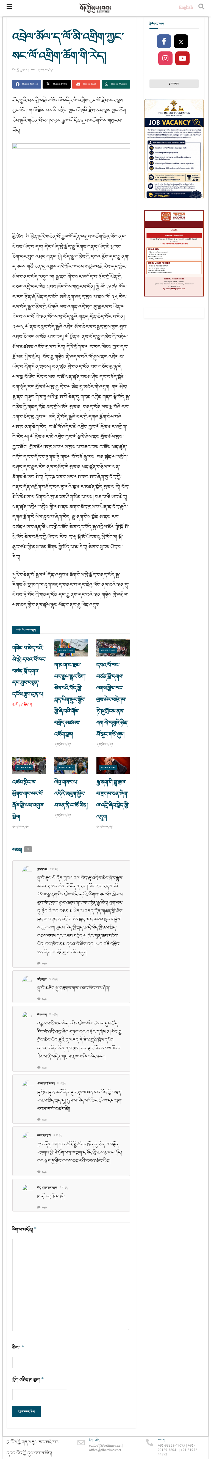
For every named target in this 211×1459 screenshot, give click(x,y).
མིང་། (18, 1347)
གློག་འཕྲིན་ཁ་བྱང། (28, 1379)
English (186, 8)
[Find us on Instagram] (165, 58)
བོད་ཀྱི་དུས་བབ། (20, 70)
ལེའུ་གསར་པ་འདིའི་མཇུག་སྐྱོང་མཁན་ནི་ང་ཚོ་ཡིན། (70, 793)
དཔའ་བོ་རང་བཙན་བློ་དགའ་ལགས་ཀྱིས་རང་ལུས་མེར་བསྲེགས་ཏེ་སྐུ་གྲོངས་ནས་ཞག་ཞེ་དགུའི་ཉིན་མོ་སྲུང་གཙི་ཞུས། (112, 699)
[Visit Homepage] (95, 8)
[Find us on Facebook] (164, 41)
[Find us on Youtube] (182, 58)
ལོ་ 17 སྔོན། (54, 869)
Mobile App (66, 650)
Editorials (66, 767)
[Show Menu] (9, 8)
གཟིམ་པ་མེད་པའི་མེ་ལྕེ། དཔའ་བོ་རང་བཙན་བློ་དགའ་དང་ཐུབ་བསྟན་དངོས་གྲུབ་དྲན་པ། (29, 671)
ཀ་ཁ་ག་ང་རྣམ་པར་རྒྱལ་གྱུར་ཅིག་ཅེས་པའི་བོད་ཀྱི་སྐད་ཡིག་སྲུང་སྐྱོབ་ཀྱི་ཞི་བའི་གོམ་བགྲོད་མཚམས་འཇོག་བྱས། (70, 699)
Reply (44, 963)
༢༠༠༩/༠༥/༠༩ (45, 70)
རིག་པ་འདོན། (24, 1229)
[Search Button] (201, 8)
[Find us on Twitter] (181, 41)
